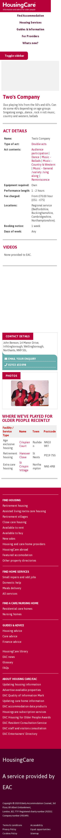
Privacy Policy (9, 829)
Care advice (10, 636)
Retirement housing (15, 505)
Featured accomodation (18, 555)
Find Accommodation (30, 15)
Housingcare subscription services (24, 711)
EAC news (9, 656)
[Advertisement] (30, 300)
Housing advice (12, 630)
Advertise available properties (22, 689)
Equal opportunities (40, 829)
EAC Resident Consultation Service (25, 722)
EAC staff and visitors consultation (24, 728)
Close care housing (15, 522)
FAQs (6, 667)
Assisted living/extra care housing (24, 511)
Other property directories (19, 560)
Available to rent (13, 527)
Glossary (8, 662)
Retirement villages (15, 516)
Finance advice (12, 641)
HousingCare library (15, 651)
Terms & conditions (12, 825)
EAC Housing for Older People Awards (27, 717)
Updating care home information (23, 700)
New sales (9, 538)
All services (10, 593)
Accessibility (36, 825)
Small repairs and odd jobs (19, 577)
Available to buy (13, 533)
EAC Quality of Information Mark (23, 695)
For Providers (30, 36)
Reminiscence (40, 179)
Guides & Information (30, 29)
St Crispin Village (23, 466)
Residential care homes (17, 608)
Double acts (39, 144)
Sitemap (34, 833)
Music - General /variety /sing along (42, 172)
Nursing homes (12, 614)
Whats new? (30, 43)
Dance (35, 157)
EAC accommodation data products (25, 706)
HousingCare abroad (15, 549)
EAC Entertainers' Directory (20, 733)
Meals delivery (12, 588)
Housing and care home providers (24, 544)
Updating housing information (22, 684)
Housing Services (30, 22)
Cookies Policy (10, 833)
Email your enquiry (21, 358)
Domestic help (12, 582)
